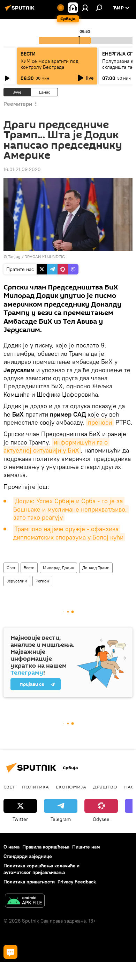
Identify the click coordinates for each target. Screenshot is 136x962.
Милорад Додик (58, 567)
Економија (71, 787)
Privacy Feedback (77, 882)
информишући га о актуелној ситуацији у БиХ (56, 446)
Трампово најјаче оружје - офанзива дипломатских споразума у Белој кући (68, 533)
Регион (42, 580)
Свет (11, 567)
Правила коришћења (45, 847)
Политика (35, 787)
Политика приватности (29, 882)
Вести (29, 567)
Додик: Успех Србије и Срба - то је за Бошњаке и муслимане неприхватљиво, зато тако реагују (71, 509)
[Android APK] (24, 901)
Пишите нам (86, 847)
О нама (11, 847)
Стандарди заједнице (27, 856)
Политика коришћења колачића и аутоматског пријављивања (41, 868)
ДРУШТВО (105, 787)
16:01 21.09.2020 (22, 169)
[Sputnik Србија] (20, 10)
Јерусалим (17, 580)
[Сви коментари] (10, 952)
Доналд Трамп (95, 567)
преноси (100, 422)
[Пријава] (85, 8)
